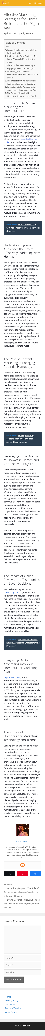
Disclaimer (10, 1004)
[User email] (22, 865)
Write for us (10, 1012)
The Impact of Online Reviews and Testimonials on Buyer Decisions (21, 82)
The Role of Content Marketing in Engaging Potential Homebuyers (21, 67)
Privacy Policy (11, 1000)
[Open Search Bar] (30, 3)
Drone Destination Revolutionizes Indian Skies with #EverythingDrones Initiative (22, 903)
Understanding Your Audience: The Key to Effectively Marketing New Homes (22, 59)
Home (8, 996)
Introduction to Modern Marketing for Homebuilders (22, 51)
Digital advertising (12, 677)
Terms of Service (13, 1008)
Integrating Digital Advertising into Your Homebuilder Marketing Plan (21, 88)
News (10, 884)
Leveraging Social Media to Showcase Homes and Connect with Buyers (22, 74)
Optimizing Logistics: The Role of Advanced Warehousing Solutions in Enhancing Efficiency (21, 892)
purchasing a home (13, 592)
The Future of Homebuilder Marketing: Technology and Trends (21, 94)
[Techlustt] (5, 3)
